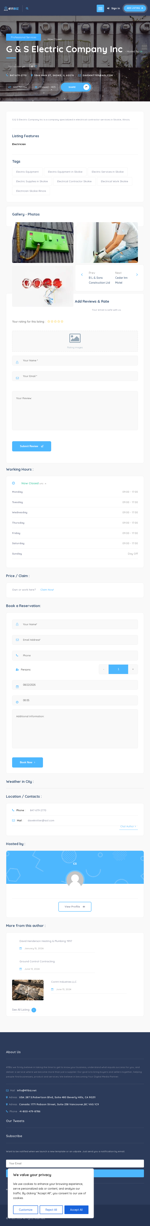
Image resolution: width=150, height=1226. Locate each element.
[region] (51, 1193)
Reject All (51, 1210)
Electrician (19, 144)
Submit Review (29, 446)
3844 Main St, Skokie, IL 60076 (54, 75)
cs (140, 51)
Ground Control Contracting (37, 961)
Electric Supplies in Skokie (32, 181)
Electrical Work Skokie (114, 181)
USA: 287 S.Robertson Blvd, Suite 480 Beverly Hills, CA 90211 (57, 1097)
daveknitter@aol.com (98, 75)
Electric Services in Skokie (108, 171)
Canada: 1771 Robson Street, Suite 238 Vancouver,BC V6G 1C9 (59, 1104)
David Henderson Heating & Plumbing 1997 (46, 941)
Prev (99, 277)
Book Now (26, 762)
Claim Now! (47, 589)
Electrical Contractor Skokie (74, 181)
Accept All (76, 1210)
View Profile (73, 906)
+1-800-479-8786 (29, 1111)
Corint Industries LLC (64, 981)
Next (121, 277)
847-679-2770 (18, 75)
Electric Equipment (27, 171)
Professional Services (23, 37)
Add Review (20, 86)
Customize (25, 1210)
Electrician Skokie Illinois (31, 190)
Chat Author (127, 826)
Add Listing (134, 8)
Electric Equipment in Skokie (65, 171)
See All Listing (20, 1009)
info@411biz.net (27, 1090)
